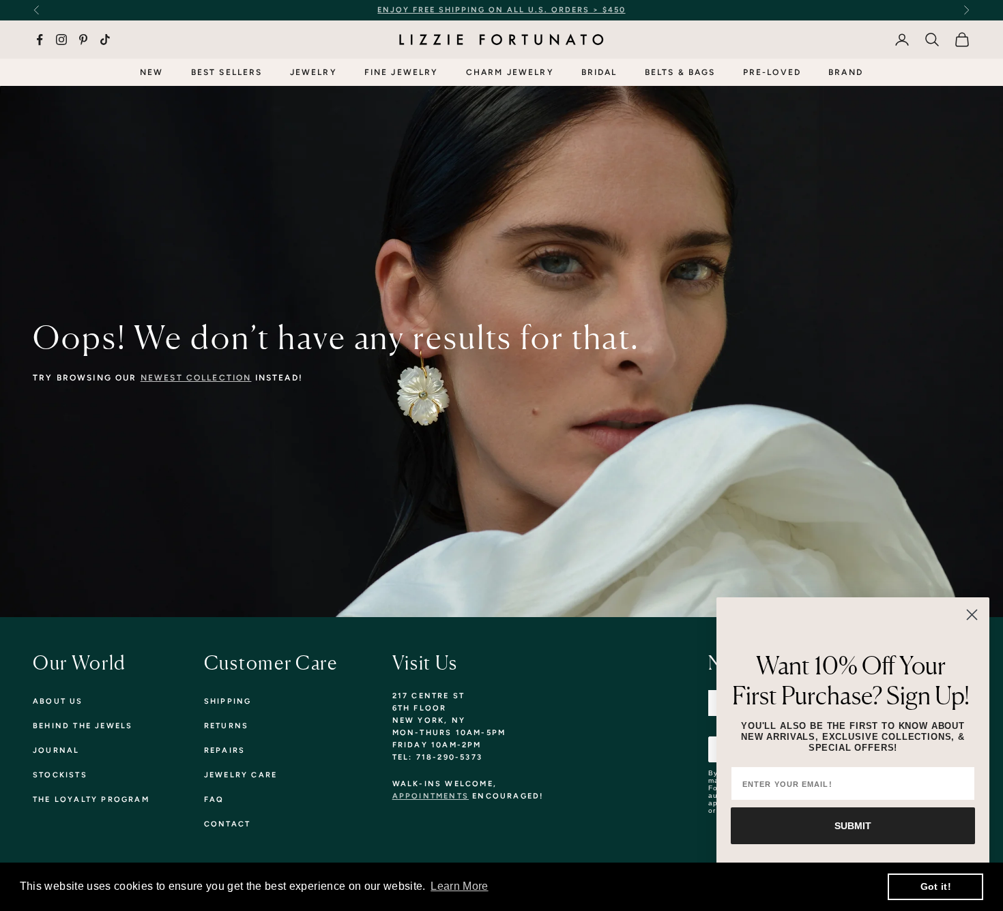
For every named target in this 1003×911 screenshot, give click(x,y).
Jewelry (313, 72)
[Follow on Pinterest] (83, 39)
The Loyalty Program (91, 799)
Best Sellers (227, 72)
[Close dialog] (972, 615)
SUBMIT (852, 825)
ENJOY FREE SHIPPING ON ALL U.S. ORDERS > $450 (501, 9)
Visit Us (425, 662)
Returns (226, 725)
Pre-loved (772, 72)
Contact (227, 824)
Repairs (224, 750)
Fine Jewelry (401, 72)
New (151, 72)
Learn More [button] (459, 886)
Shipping (228, 701)
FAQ (214, 799)
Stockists (60, 775)
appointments (430, 796)
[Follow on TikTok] (105, 39)
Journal (56, 750)
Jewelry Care (240, 775)
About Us (58, 701)
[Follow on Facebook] (39, 39)
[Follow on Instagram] (61, 39)
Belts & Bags (680, 72)
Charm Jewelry (510, 72)
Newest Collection (196, 378)
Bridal (599, 72)
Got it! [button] (935, 886)
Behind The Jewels (82, 725)
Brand (845, 72)
